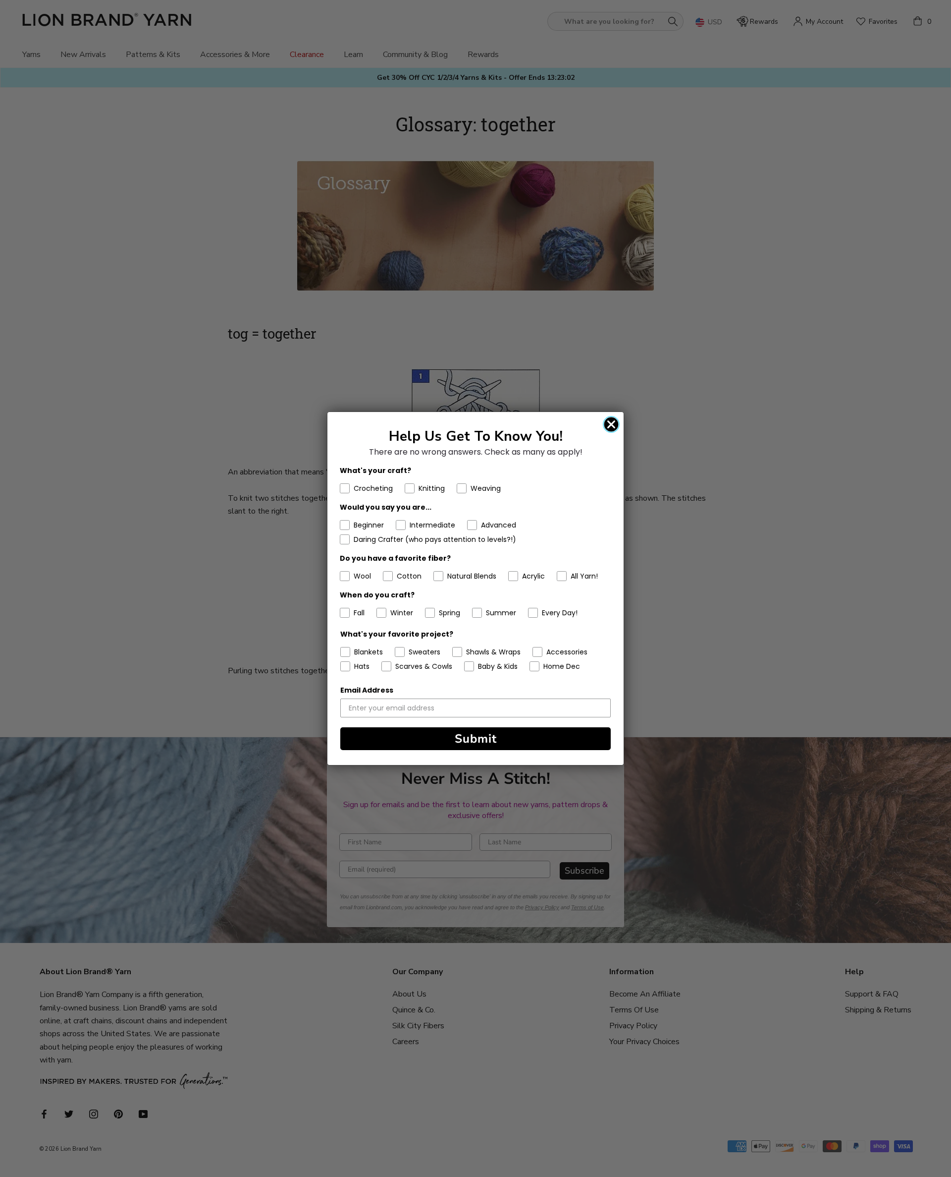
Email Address (366, 690)
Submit (476, 739)
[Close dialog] (611, 424)
